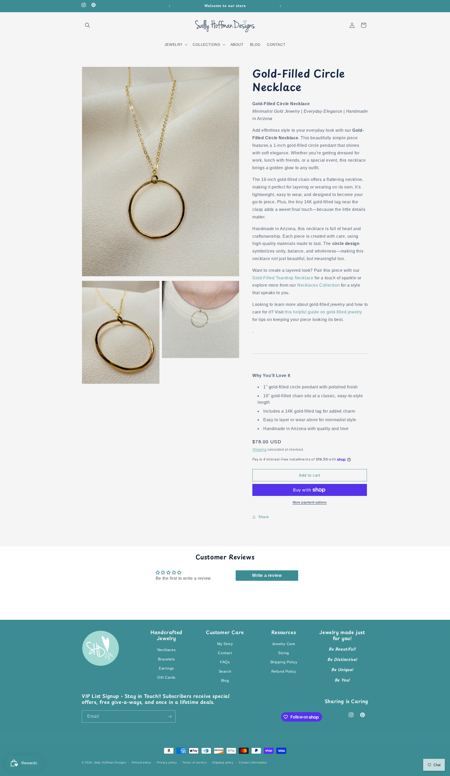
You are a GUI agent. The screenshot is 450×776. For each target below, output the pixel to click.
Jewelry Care (283, 644)
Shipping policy (223, 762)
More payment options (310, 502)
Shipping (259, 450)
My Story (225, 644)
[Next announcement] (280, 6)
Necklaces (166, 650)
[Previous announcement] (169, 6)
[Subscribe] (169, 716)
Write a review (267, 575)
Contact (225, 653)
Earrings (166, 668)
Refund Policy (283, 671)
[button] (87, 25)
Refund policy (141, 762)
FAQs (225, 662)
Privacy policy (167, 762)
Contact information (253, 762)
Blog (225, 680)
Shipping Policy (283, 662)
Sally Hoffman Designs (110, 762)
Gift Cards (166, 677)
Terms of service (194, 762)
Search (225, 671)
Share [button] (263, 517)
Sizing (283, 653)
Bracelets (166, 659)
